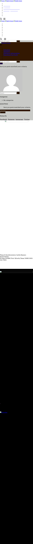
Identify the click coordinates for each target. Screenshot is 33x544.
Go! (18, 41)
